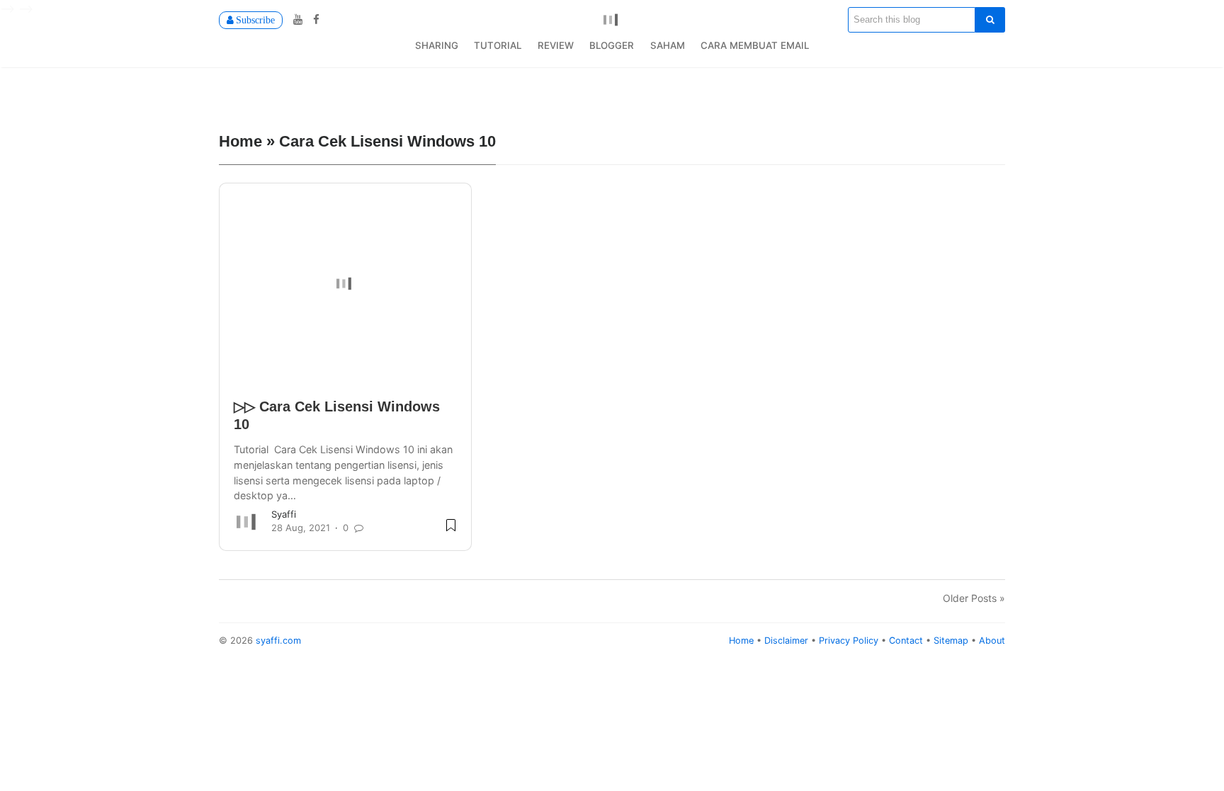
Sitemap (952, 640)
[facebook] (312, 19)
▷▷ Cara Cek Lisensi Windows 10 (337, 415)
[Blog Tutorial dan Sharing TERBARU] (612, 18)
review (556, 45)
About (992, 640)
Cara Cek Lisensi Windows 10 (387, 140)
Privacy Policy (850, 640)
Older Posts (970, 598)
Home (742, 640)
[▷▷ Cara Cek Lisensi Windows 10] (345, 284)
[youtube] (296, 19)
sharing (436, 45)
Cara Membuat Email (755, 45)
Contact (907, 640)
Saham (667, 45)
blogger (611, 45)
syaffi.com (278, 640)
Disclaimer (787, 640)
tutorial (497, 45)
